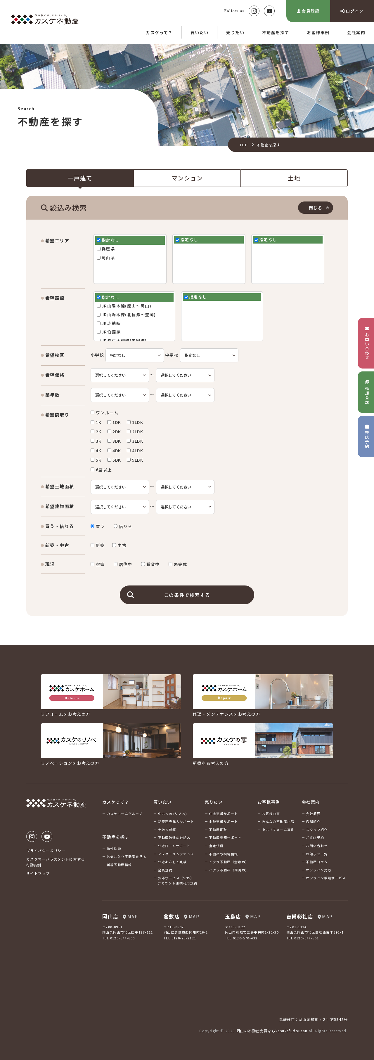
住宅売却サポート (223, 813)
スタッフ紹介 (317, 829)
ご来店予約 (315, 837)
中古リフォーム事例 (278, 829)
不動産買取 (218, 829)
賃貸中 (153, 564)
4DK (116, 450)
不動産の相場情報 (223, 854)
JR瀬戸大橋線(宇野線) (124, 340)
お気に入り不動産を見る (126, 856)
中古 (122, 545)
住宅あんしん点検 (172, 861)
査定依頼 (216, 845)
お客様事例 (318, 32)
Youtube (269, 11)
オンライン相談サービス (326, 877)
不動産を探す (275, 32)
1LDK (137, 422)
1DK (116, 422)
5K (99, 460)
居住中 (125, 564)
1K (99, 422)
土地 (294, 178)
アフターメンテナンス (176, 854)
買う (100, 526)
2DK (116, 432)
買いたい (200, 32)
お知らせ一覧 (317, 854)
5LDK (137, 460)
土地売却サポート (223, 821)
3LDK (137, 441)
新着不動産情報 (119, 864)
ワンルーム (107, 413)
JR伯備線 (111, 332)
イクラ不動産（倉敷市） (229, 861)
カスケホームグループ (125, 813)
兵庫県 (108, 249)
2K (99, 432)
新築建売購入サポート (176, 821)
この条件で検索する (187, 594)
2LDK (137, 432)
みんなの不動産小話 (278, 821)
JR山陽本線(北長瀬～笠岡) (128, 314)
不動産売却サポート (225, 837)
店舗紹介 (313, 821)
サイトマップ (38, 873)
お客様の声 (271, 813)
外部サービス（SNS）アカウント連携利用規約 (177, 880)
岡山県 (108, 257)
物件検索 (114, 848)
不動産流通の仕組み (174, 837)
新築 (100, 545)
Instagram (254, 11)
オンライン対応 (318, 870)
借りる (125, 526)
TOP (244, 144)
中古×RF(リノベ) (172, 813)
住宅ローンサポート (174, 845)
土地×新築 (167, 829)
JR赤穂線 (111, 323)
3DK (116, 441)
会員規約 (165, 870)
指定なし (110, 240)
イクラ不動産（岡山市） (229, 870)
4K (99, 450)
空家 (100, 564)
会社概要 (313, 813)
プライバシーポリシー (45, 850)
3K (99, 441)
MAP (132, 916)
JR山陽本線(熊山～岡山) (126, 306)
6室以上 (104, 469)
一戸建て (80, 178)
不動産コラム (317, 861)
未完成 (180, 564)
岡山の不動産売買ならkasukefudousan (272, 1030)
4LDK (137, 450)
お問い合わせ (317, 845)
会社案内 (356, 32)
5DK (116, 460)
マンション (187, 178)
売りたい (235, 32)
